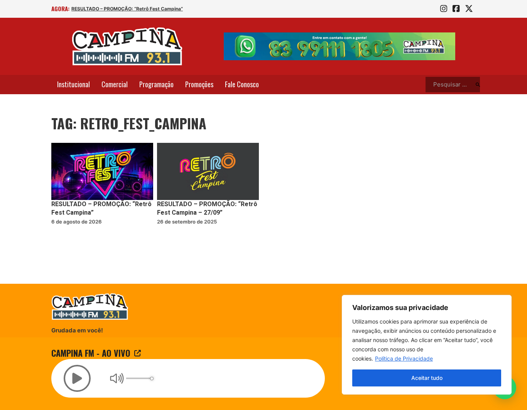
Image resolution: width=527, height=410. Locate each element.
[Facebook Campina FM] (456, 9)
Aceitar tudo (427, 377)
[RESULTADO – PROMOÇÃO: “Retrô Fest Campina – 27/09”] (208, 171)
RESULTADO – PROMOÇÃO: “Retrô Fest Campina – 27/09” (207, 208)
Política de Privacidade (404, 358)
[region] (427, 345)
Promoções (199, 84)
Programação (156, 84)
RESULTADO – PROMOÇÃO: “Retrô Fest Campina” (127, 9)
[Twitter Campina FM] (469, 9)
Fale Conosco (242, 84)
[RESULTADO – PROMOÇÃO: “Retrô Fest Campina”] (102, 171)
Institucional (73, 84)
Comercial (114, 84)
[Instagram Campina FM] (443, 9)
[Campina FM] (127, 46)
